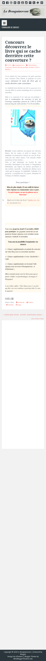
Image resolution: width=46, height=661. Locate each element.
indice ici (32, 200)
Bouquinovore (19, 65)
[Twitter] (3, 3)
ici (38, 200)
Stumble (10, 305)
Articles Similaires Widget (37, 318)
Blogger (23, 654)
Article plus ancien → (35, 315)
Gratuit (31, 67)
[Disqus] (23, 354)
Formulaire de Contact (10, 27)
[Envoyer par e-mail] (6, 299)
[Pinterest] (42, 3)
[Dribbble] (11, 3)
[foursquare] (38, 3)
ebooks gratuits (22, 67)
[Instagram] (26, 3)
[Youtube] (22, 3)
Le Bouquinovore (24, 652)
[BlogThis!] (8, 299)
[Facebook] (7, 3)
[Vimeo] (15, 3)
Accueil (23, 315)
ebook (14, 67)
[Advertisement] (23, 550)
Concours (8, 67)
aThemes (19, 656)
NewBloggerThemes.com (23, 659)
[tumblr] (34, 3)
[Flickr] (30, 3)
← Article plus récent (10, 315)
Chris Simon (32, 65)
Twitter (30, 302)
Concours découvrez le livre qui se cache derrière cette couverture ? (23, 51)
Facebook (20, 302)
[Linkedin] (19, 3)
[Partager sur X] (10, 299)
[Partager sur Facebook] (12, 299)
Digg (19, 305)
